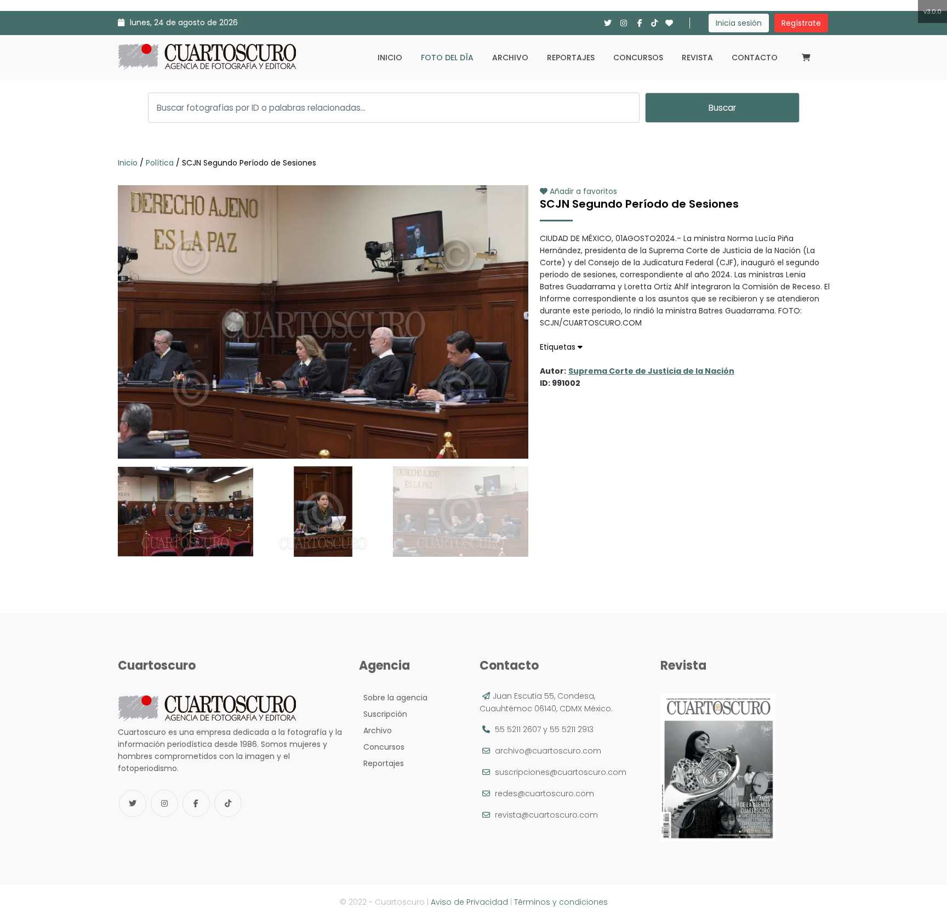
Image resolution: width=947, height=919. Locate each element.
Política (160, 162)
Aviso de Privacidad (469, 902)
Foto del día (447, 57)
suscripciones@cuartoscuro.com (560, 772)
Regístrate (801, 23)
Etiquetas (559, 346)
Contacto (755, 57)
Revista (697, 57)
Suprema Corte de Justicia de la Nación (651, 371)
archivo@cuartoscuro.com (548, 750)
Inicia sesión (739, 23)
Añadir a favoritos (582, 191)
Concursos (638, 57)
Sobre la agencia (393, 697)
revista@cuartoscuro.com (546, 814)
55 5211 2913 (572, 729)
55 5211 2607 (518, 729)
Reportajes (571, 57)
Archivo (510, 57)
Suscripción (383, 714)
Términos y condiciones (561, 902)
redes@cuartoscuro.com (544, 793)
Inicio (390, 57)
